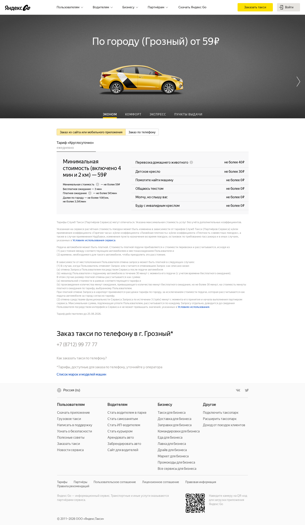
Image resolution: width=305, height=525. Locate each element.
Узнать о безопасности (74, 431)
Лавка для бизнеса (172, 444)
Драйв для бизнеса (172, 450)
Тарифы (62, 482)
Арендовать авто (120, 437)
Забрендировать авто (124, 444)
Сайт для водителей (122, 450)
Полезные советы (70, 437)
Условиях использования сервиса (94, 240)
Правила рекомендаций (73, 486)
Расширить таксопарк (220, 419)
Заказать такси (68, 444)
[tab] (76, 146)
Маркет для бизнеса (173, 456)
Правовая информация (200, 482)
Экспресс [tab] (158, 114)
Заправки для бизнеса (175, 425)
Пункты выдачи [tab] (188, 114)
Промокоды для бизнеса (176, 462)
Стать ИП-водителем (123, 425)
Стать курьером (120, 431)
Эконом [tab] (110, 114)
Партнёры (80, 482)
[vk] (238, 390)
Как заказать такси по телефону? (82, 358)
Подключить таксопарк (220, 413)
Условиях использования (193, 306)
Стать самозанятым (122, 419)
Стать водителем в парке (126, 413)
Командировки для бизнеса (179, 431)
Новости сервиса (70, 450)
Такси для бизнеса (171, 413)
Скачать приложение (73, 413)
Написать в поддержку (74, 425)
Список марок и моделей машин (81, 374)
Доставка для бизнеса (174, 419)
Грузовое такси (69, 419)
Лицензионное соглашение (160, 482)
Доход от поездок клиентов (224, 425)
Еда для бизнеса (170, 437)
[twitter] (246, 390)
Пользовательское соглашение (115, 482)
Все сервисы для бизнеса (177, 469)
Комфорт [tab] (133, 114)
